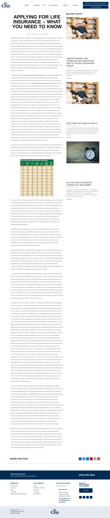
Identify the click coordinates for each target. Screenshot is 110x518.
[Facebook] (84, 497)
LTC (44, 5)
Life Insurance (53, 5)
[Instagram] (87, 497)
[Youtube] (80, 497)
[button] (80, 458)
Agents (65, 5)
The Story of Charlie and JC (81, 123)
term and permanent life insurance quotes (32, 75)
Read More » (69, 78)
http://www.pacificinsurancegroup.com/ (45, 83)
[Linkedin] (91, 497)
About (27, 5)
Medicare (37, 5)
